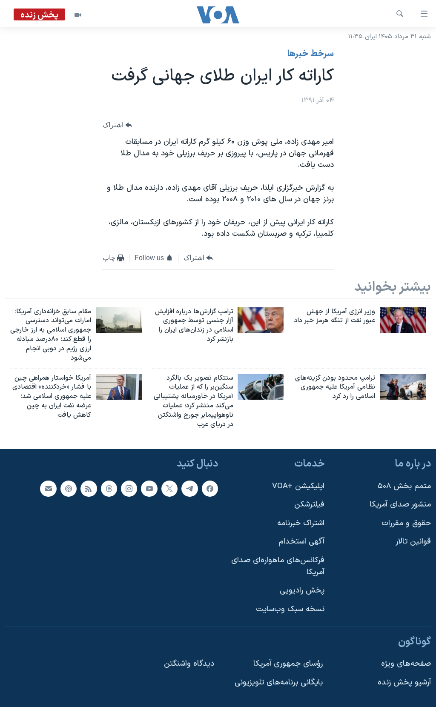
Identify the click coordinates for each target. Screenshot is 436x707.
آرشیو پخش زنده (404, 682)
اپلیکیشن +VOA (298, 486)
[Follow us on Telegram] (189, 488)
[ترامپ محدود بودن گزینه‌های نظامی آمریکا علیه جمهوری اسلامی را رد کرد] (403, 387)
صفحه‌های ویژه (406, 664)
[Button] (117, 125)
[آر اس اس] (88, 488)
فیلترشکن (309, 504)
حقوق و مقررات (406, 523)
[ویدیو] (78, 15)
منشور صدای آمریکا (400, 504)
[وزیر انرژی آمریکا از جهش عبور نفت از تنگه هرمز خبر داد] (403, 320)
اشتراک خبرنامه (300, 523)
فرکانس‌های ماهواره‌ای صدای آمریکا (277, 566)
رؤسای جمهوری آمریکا (288, 664)
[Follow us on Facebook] (210, 488)
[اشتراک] (48, 488)
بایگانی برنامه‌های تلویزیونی (279, 682)
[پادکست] (68, 488)
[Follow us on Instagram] (129, 488)
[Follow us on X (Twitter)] (169, 488)
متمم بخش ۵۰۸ (404, 486)
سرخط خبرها (310, 54)
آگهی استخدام (301, 541)
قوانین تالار (413, 541)
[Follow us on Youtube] (149, 488)
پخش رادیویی (302, 590)
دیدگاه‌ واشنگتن (189, 664)
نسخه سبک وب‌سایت (290, 609)
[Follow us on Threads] (109, 488)
